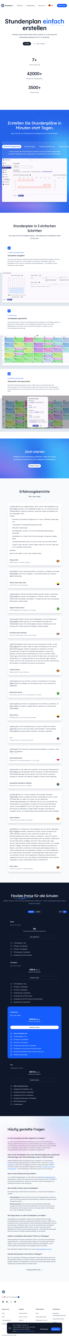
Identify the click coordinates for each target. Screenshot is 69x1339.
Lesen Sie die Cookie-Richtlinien (25, 1331)
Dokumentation (23, 1313)
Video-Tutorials (23, 1316)
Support (21, 1320)
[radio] (31, 912)
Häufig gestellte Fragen (34, 1269)
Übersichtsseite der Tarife (43, 1249)
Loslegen (27, 43)
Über (37, 1313)
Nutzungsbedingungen (48, 1177)
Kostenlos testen (35, 466)
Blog (3, 1313)
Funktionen (20, 5)
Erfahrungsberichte (41, 1316)
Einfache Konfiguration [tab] (11, 147)
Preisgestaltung (30, 5)
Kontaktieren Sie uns (41, 1320)
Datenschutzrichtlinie (58, 1319)
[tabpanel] (34, 176)
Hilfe (3, 1316)
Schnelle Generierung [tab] (47, 147)
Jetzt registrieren (34, 937)
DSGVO (55, 1322)
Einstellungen (44, 1329)
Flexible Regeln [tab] (29, 147)
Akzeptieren (55, 1329)
